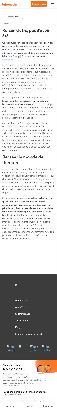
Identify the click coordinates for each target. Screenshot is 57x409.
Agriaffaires (21, 307)
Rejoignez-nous (39, 4)
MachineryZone (23, 313)
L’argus (18, 327)
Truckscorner (22, 320)
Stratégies (7, 59)
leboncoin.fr (21, 300)
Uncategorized (13, 16)
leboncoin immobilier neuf (28, 333)
